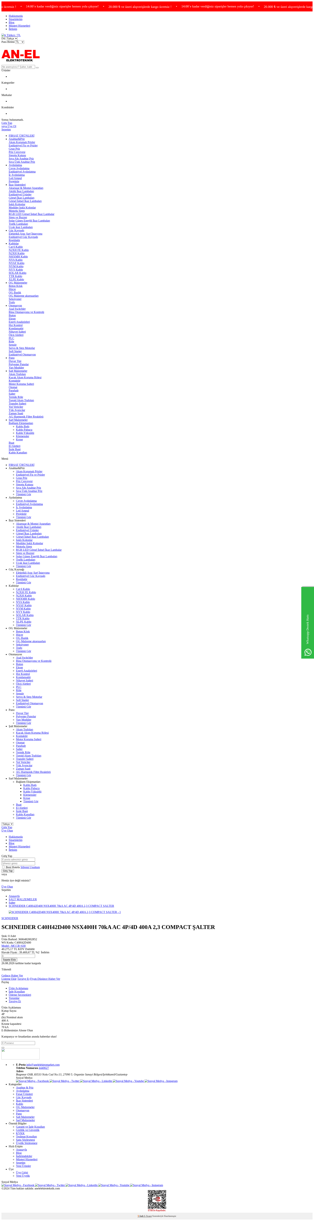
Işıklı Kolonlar (17, 204)
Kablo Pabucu (24, 429)
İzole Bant (15, 449)
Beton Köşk (16, 285)
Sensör (13, 344)
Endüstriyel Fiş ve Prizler (23, 145)
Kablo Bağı (22, 426)
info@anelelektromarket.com (43, 1064)
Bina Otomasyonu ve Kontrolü (26, 312)
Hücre (12, 289)
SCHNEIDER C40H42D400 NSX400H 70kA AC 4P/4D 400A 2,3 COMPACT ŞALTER (61, 905)
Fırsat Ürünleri (24, 1094)
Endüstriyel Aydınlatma (22, 171)
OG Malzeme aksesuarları (24, 295)
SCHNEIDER (9, 918)
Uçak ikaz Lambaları (21, 227)
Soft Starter (15, 351)
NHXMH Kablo (18, 256)
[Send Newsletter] (2, 1047)
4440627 (44, 1067)
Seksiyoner (15, 299)
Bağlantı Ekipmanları (21, 423)
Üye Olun (7, 830)
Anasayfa (14, 896)
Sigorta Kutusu (17, 155)
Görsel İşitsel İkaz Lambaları (25, 201)
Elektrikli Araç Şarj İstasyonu (25, 233)
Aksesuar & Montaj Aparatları (26, 187)
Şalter (12, 393)
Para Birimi (8, 41)
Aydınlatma (15, 165)
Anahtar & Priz (24, 1087)
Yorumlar (14, 998)
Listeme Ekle (9, 978)
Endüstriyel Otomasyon (22, 354)
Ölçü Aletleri (16, 334)
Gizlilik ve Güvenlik (27, 1130)
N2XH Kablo (17, 253)
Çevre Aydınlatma (19, 168)
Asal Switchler (17, 308)
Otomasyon (15, 305)
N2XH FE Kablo (19, 250)
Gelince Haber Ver (12, 975)
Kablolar (14, 243)
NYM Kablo (16, 266)
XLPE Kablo (16, 279)
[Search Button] (37, 67)
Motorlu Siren (17, 210)
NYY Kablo (16, 269)
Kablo (19, 1103)
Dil (3, 38)
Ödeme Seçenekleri (20, 994)
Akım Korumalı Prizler (22, 142)
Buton (12, 315)
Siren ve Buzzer (18, 217)
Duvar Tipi (15, 361)
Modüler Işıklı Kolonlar (22, 207)
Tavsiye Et (23, 978)
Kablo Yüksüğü (25, 432)
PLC (11, 338)
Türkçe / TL (13, 35)
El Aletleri (14, 446)
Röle (11, 341)
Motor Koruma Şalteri (21, 383)
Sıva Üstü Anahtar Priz (22, 161)
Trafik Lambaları (18, 223)
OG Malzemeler (18, 282)
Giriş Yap (6, 827)
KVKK (20, 1133)
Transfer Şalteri (17, 403)
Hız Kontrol (16, 325)
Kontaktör (14, 380)
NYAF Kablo (16, 263)
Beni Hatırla (13, 867)
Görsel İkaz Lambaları (21, 197)
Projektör (14, 181)
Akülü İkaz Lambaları (21, 191)
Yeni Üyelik (23, 1175)
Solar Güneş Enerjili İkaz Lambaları (29, 220)
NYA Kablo (16, 259)
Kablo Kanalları (18, 452)
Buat (11, 442)
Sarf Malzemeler (18, 419)
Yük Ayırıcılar (17, 410)
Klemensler (22, 436)
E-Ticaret (148, 1216)
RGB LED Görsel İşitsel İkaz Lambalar (31, 214)
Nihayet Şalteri (17, 331)
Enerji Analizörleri (19, 321)
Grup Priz (14, 148)
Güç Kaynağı (16, 230)
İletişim (13, 28)
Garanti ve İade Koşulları (30, 1126)
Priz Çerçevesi (17, 152)
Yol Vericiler (16, 406)
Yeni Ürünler (23, 1165)
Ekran (12, 318)
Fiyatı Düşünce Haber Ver (45, 978)
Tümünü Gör (23, 494)
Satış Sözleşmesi (25, 1139)
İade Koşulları (17, 991)
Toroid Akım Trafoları (21, 400)
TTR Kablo (15, 276)
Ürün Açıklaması (18, 988)
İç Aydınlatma (17, 174)
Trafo (12, 302)
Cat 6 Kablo (16, 246)
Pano (12, 357)
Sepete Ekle (9, 959)
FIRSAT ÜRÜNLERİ (21, 135)
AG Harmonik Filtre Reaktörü (26, 416)
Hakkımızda (16, 15)
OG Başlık (15, 292)
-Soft (141, 1216)
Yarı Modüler (16, 367)
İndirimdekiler (24, 1156)
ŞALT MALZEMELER (23, 899)
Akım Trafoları (17, 374)
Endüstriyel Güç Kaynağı (23, 236)
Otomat (13, 387)
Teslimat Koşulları (26, 1136)
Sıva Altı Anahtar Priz (21, 158)
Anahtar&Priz (17, 138)
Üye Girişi (22, 1172)
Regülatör (14, 240)
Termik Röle (16, 397)
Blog (11, 22)
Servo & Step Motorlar (22, 348)
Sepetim (20, 1162)
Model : (13, 945)
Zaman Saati (16, 413)
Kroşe (19, 439)
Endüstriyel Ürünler (20, 194)
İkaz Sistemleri (17, 184)
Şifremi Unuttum (30, 867)
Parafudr (14, 390)
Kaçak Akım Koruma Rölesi (25, 377)
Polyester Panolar (19, 364)
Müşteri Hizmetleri (19, 25)
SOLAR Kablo (17, 272)
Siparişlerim (15, 19)
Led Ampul (15, 178)
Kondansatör (16, 328)
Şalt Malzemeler (18, 370)
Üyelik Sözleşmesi (26, 1143)
